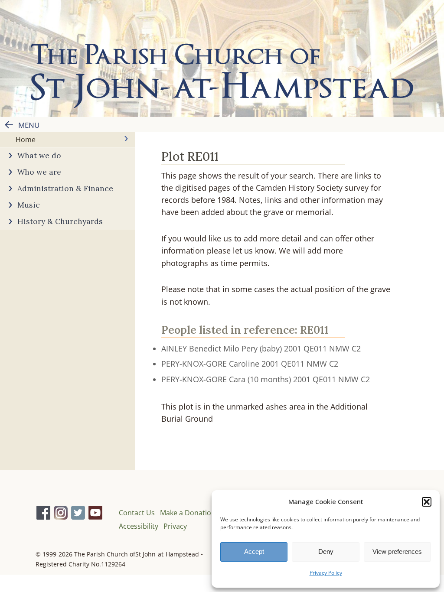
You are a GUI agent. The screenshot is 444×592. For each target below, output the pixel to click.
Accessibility (138, 526)
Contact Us (137, 512)
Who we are (39, 172)
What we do (39, 155)
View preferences (397, 551)
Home (26, 139)
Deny (325, 551)
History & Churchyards (60, 221)
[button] (426, 502)
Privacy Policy (326, 572)
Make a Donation (187, 512)
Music (28, 205)
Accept (254, 551)
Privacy (175, 526)
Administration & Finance (65, 188)
